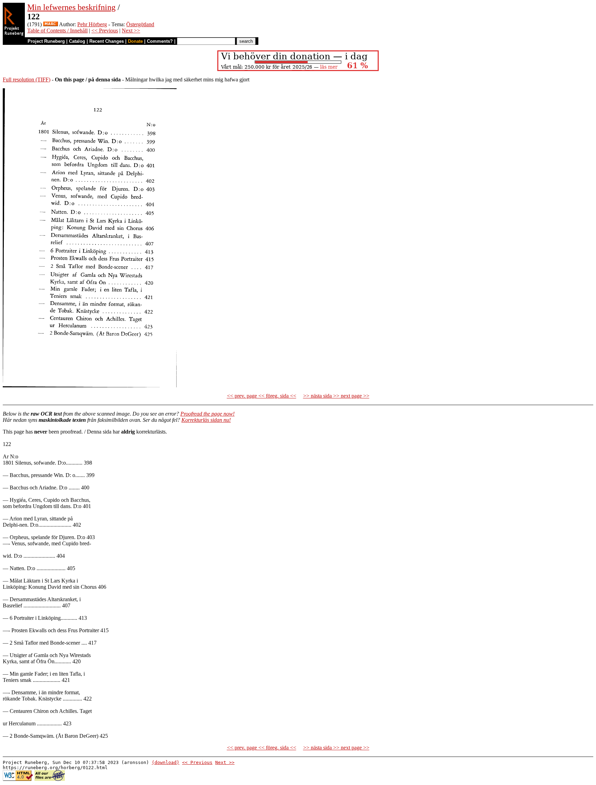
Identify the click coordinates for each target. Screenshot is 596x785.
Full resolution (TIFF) (26, 79)
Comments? (160, 41)
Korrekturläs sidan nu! (206, 420)
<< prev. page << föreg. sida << (261, 396)
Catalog (77, 41)
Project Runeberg (46, 41)
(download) (165, 762)
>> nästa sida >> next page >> (336, 396)
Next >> (131, 30)
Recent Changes (106, 41)
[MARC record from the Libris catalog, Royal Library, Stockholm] (50, 24)
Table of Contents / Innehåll (57, 30)
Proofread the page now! (207, 414)
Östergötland (140, 24)
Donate (135, 41)
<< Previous (104, 30)
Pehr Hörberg (92, 24)
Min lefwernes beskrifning (71, 7)
